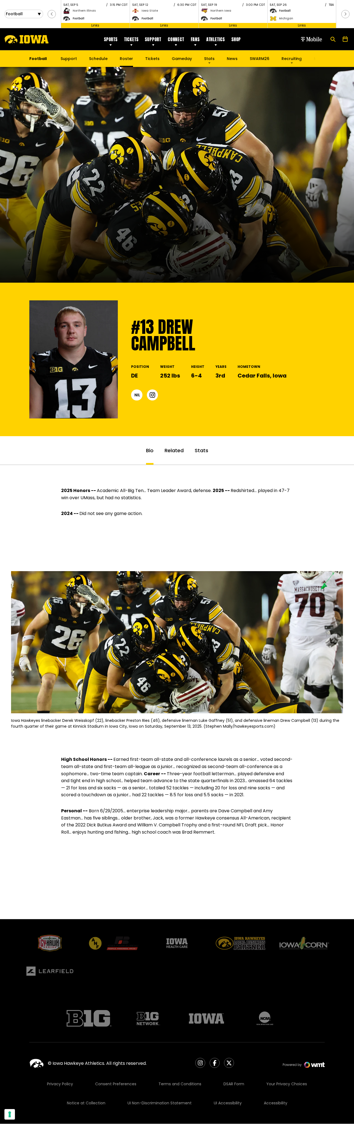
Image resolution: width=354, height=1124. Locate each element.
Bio (149, 450)
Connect (176, 39)
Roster (126, 58)
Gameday (182, 58)
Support (153, 39)
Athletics (215, 39)
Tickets (131, 39)
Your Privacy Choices (286, 1084)
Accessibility (275, 1103)
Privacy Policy (60, 1084)
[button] (52, 14)
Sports (111, 39)
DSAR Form (233, 1084)
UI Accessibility (228, 1103)
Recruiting (292, 58)
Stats (209, 58)
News (232, 58)
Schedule (98, 58)
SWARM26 (259, 58)
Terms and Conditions (179, 1084)
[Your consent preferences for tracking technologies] (9, 1114)
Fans (195, 39)
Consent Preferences (115, 1084)
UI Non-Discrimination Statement (159, 1103)
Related (174, 450)
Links (95, 25)
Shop (236, 39)
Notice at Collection (86, 1103)
